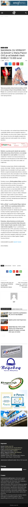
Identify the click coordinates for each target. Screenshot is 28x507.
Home (2, 16)
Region (6, 47)
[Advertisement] (14, 32)
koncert (14, 265)
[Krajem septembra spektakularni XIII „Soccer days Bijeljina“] (4, 314)
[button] (26, 13)
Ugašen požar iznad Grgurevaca (17, 320)
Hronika (6, 16)
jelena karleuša (8, 265)
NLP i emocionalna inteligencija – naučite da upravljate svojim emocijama (21, 285)
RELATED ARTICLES (6, 309)
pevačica (19, 265)
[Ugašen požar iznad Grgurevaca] (4, 321)
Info (2, 330)
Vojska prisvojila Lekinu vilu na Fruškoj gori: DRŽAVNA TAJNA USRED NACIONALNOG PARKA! (7, 285)
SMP (3, 60)
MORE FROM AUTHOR (17, 309)
